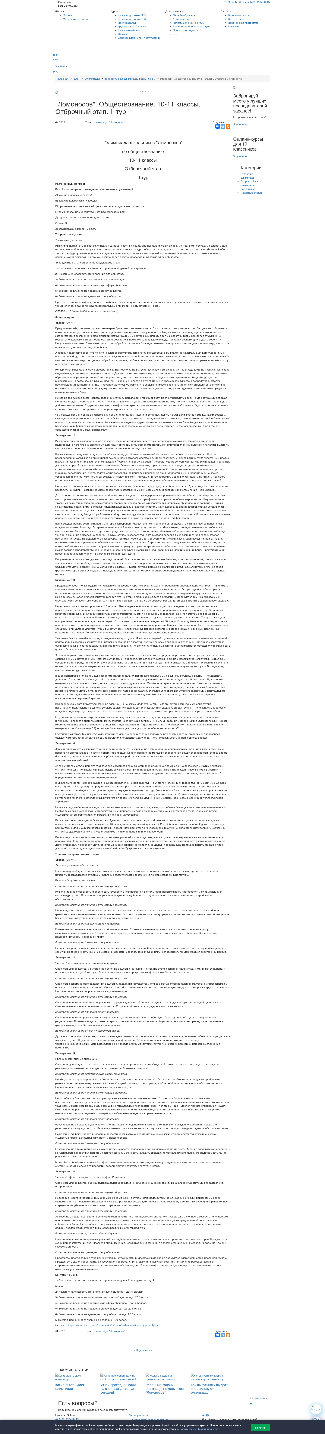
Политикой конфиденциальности (199, 1428)
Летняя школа (181, 19)
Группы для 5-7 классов (132, 26)
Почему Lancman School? (188, 22)
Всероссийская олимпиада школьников (250, 185)
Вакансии (234, 26)
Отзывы (122, 34)
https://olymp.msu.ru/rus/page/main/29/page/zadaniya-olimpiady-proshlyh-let (113, 1325)
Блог (175, 34)
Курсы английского (129, 30)
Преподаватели (127, 22)
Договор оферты (139, 1415)
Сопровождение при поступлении (139, 37)
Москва (67, 15)
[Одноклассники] (228, 126)
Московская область (75, 19)
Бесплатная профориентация (191, 26)
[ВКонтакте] (217, 126)
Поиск (242, 2)
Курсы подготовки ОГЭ (132, 19)
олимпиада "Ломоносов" (110, 122)
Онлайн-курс (236, 19)
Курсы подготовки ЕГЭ (132, 15)
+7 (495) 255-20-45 (258, 2)
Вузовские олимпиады (248, 175)
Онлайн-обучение (184, 15)
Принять (260, 1427)
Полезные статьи (251, 192)
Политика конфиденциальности (148, 1419)
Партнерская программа (243, 22)
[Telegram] (223, 126)
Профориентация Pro (186, 30)
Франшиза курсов (239, 15)
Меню (230, 2)
